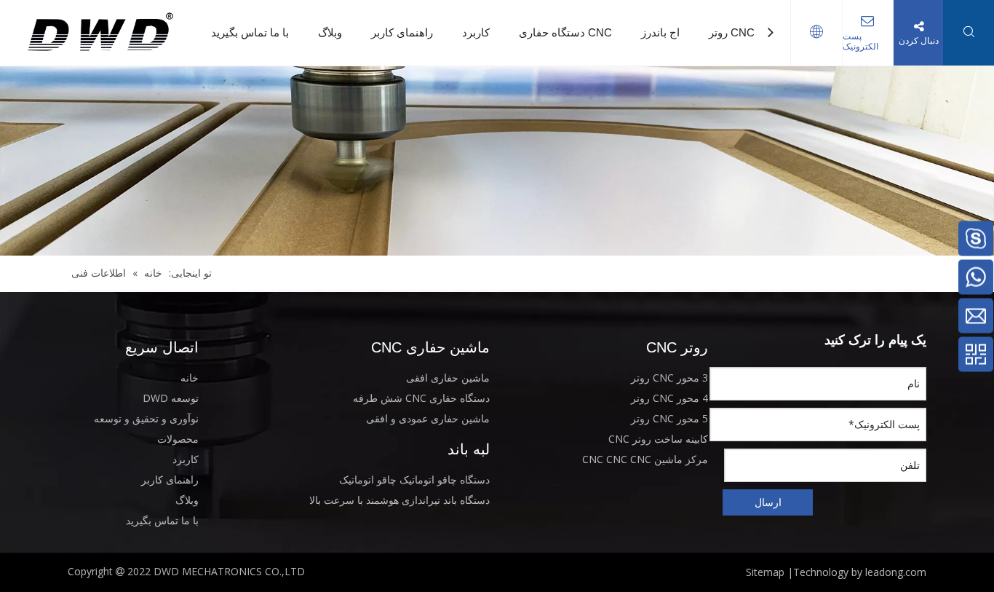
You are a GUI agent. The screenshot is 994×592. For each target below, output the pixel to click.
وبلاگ (330, 32)
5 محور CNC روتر (669, 418)
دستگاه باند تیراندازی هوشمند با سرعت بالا (399, 500)
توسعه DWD (171, 398)
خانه (189, 377)
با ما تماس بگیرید (250, 32)
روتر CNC (732, 32)
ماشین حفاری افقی (448, 377)
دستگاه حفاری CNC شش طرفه (421, 398)
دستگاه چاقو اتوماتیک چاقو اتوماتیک (414, 479)
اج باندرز (660, 32)
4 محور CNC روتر (669, 398)
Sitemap (765, 572)
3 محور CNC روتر (669, 377)
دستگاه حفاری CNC (565, 32)
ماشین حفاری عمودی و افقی (428, 418)
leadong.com (895, 572)
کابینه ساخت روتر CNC (658, 439)
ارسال (768, 502)
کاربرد (476, 32)
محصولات (178, 439)
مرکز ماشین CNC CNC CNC (645, 459)
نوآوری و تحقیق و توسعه (146, 418)
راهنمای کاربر (402, 32)
